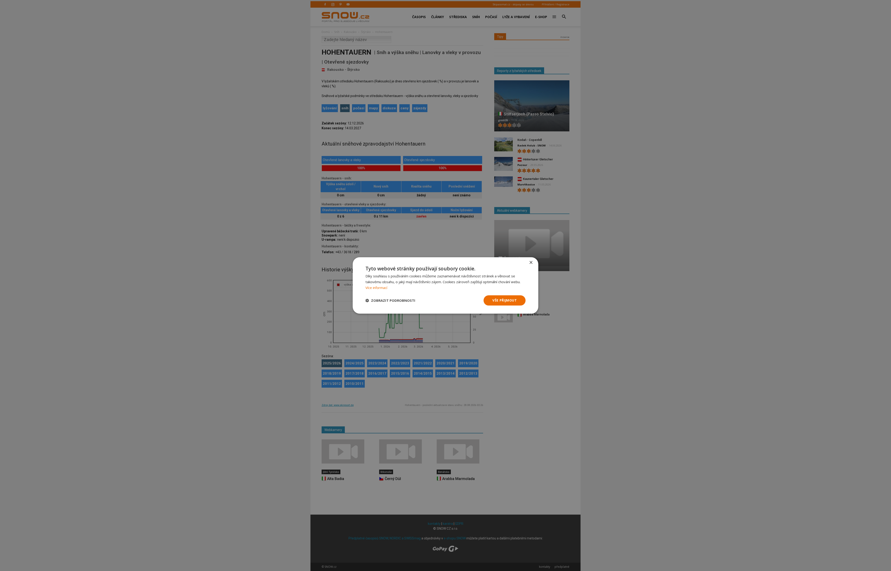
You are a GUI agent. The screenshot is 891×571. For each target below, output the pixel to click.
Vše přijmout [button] (504, 300)
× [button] (531, 262)
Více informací (376, 287)
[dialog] (445, 285)
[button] (390, 300)
